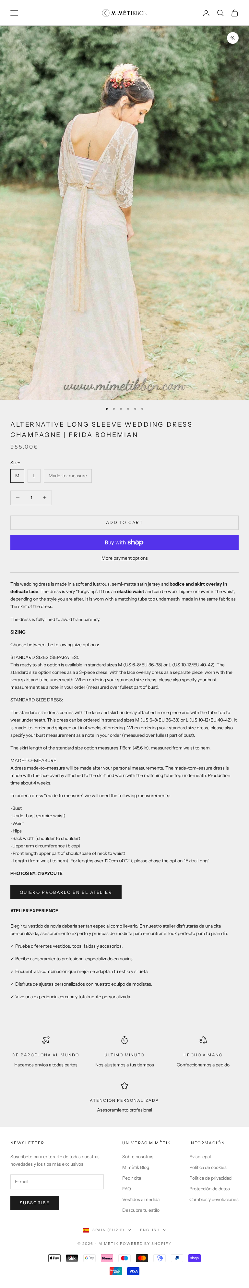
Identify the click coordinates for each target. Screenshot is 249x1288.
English (150, 1230)
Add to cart (124, 522)
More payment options (124, 558)
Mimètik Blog (135, 1167)
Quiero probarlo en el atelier (66, 892)
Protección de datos (209, 1189)
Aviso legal (200, 1157)
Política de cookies (208, 1167)
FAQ (126, 1189)
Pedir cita (131, 1178)
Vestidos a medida (141, 1199)
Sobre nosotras (137, 1157)
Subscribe (35, 1202)
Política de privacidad (210, 1178)
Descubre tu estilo (141, 1210)
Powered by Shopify (146, 1243)
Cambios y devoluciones (214, 1199)
